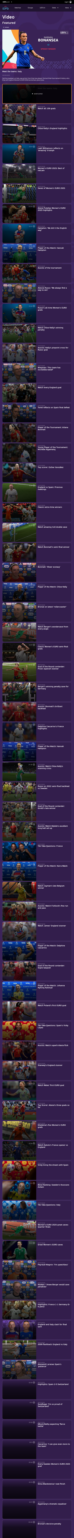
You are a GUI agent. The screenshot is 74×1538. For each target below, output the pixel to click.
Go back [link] (7, 27)
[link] (17, 8)
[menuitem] (18, 8)
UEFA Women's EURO (5, 8)
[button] (55, 8)
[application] (37, 49)
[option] (37, 94)
